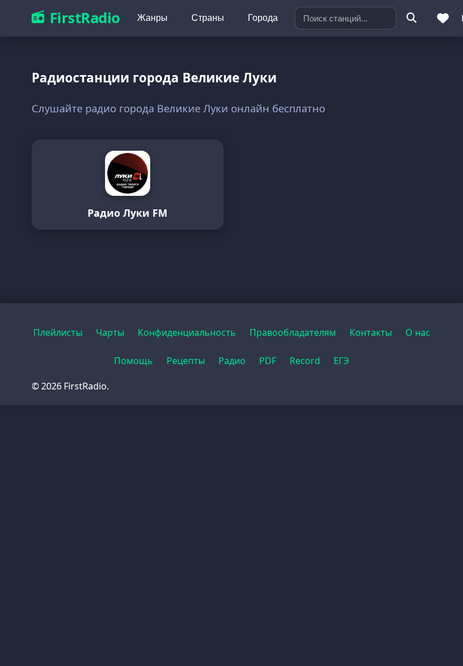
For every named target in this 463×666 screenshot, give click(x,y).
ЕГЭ (341, 360)
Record (305, 360)
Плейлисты (57, 332)
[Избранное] (443, 18)
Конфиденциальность (187, 332)
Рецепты (186, 360)
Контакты (371, 332)
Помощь (133, 360)
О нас (417, 332)
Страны (207, 18)
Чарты (110, 332)
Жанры (152, 18)
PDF (267, 360)
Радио (232, 360)
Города (263, 18)
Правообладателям (293, 332)
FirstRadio (85, 18)
